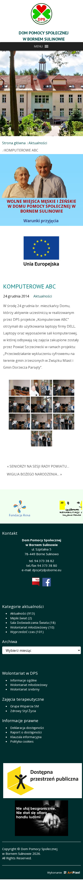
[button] (38, 46)
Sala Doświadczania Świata (29, 622)
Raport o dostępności (26, 732)
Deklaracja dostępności (27, 728)
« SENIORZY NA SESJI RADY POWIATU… (38, 466)
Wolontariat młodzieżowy (28, 627)
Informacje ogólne (23, 680)
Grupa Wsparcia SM (24, 706)
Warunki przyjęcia (41, 220)
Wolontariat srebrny (25, 689)
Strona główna (14, 143)
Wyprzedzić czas (22, 632)
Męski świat (18, 618)
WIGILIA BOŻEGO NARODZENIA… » (34, 474)
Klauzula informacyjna (26, 737)
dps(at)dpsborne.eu (46, 570)
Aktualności (38, 143)
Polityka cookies (22, 741)
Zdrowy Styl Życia (23, 711)
